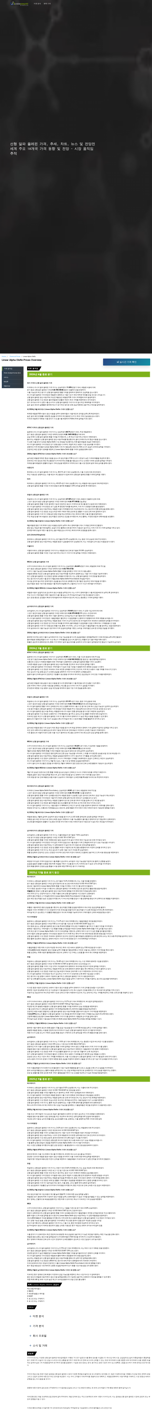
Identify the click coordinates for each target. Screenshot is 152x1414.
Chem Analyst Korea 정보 (12, 373)
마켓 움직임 (8, 368)
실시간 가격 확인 (128, 362)
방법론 (6, 381)
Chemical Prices (15, 356)
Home (4, 356)
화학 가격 (47, 2)
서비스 (6, 377)
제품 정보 (7, 386)
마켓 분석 (37, 2)
